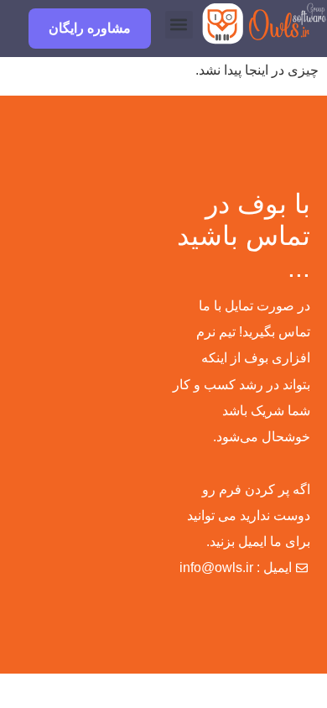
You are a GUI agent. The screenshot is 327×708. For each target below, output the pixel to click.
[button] (179, 25)
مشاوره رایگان (90, 28)
